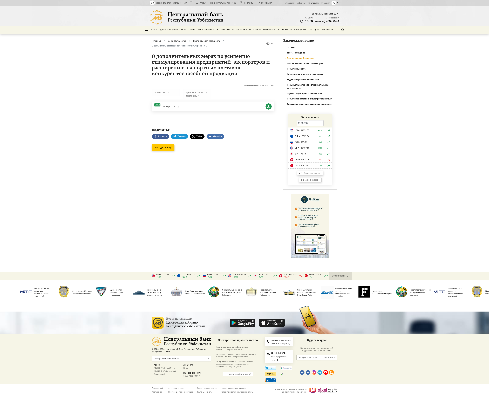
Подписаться (329, 357)
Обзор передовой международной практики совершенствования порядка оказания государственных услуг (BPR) (234, 364)
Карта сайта (157, 392)
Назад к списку (163, 147)
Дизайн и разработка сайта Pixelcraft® (290, 389)
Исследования (223, 30)
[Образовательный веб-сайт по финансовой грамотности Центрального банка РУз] (310, 225)
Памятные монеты (204, 392)
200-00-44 (327, 21)
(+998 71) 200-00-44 (192, 376)
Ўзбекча (301, 3)
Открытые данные (298, 30)
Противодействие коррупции (180, 392)
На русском (313, 3)
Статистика (283, 30)
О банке (154, 30)
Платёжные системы (241, 30)
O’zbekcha (289, 3)
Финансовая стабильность (202, 30)
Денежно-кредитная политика (174, 30)
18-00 (309, 21)
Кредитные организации (264, 30)
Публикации (327, 30)
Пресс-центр (314, 30)
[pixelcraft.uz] (323, 390)
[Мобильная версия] (191, 3)
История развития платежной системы (237, 392)
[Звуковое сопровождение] (185, 3)
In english (325, 3)
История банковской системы (233, 388)
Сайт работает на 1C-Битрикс (294, 392)
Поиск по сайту (158, 388)
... (336, 30)
